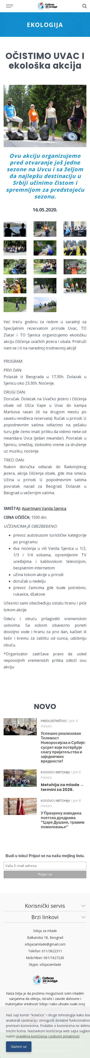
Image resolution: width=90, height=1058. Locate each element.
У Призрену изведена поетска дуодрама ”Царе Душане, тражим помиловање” (62, 820)
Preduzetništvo (53, 721)
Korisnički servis (45, 905)
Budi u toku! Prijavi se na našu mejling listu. (45, 856)
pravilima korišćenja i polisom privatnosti (47, 1036)
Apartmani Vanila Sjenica (44, 508)
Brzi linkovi (45, 916)
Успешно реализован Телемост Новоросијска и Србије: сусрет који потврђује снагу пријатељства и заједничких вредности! (63, 747)
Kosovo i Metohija (55, 772)
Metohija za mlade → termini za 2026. (62, 787)
